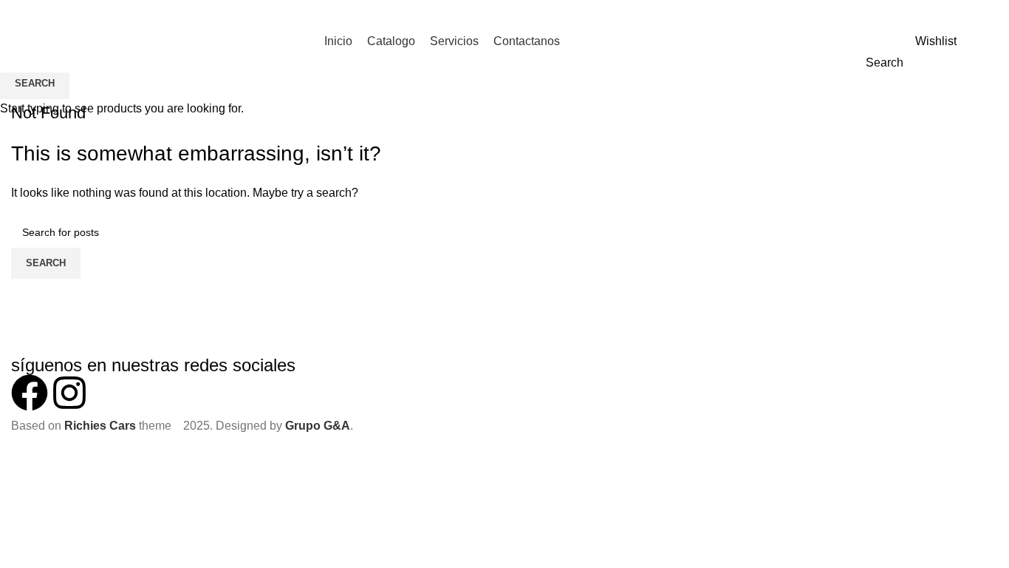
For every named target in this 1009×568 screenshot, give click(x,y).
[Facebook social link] (972, 41)
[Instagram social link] (989, 41)
